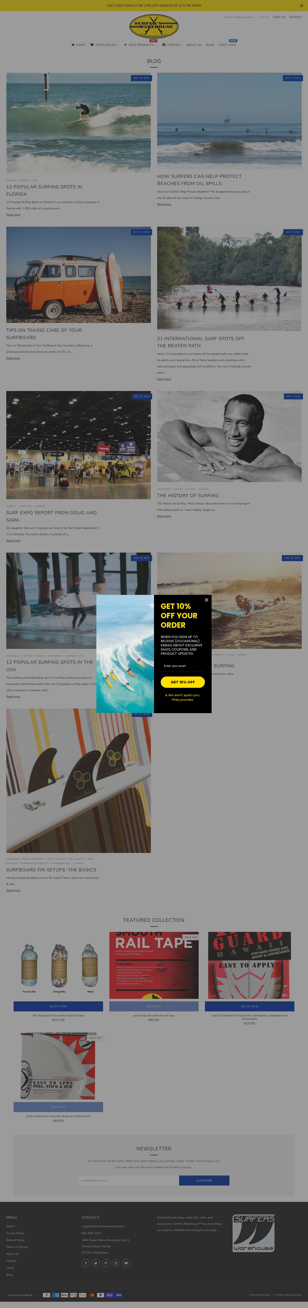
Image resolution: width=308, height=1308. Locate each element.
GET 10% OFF (183, 682)
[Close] (207, 600)
